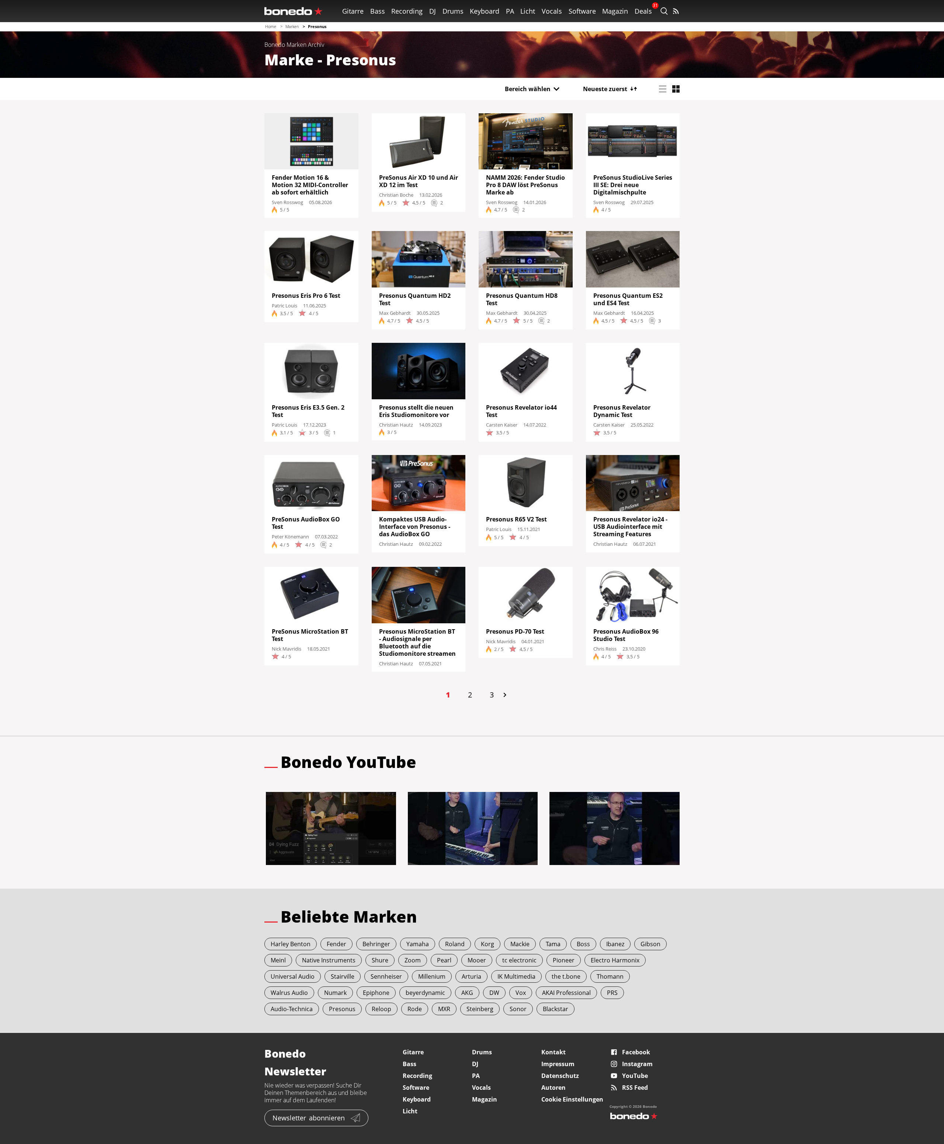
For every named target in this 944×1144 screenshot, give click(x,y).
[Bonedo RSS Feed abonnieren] (676, 11)
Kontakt (553, 1052)
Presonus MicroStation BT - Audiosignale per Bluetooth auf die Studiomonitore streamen (417, 642)
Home (270, 26)
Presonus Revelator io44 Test (521, 411)
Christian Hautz (396, 424)
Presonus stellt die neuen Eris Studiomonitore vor (416, 411)
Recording (407, 11)
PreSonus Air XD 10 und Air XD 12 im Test (418, 181)
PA (510, 11)
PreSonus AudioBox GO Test (306, 523)
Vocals (552, 11)
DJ (432, 11)
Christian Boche (396, 195)
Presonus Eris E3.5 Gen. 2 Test (308, 411)
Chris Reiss (605, 648)
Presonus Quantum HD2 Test (415, 299)
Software (582, 11)
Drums (453, 11)
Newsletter (309, 1117)
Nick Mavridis (286, 648)
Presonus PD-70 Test (515, 631)
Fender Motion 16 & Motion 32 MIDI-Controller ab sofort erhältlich (310, 185)
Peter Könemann (290, 536)
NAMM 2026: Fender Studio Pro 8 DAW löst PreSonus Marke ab (525, 185)
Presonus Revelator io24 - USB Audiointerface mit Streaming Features (630, 527)
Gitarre (353, 11)
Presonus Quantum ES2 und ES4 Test (628, 299)
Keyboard (484, 11)
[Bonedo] (293, 11)
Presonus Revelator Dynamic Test (621, 411)
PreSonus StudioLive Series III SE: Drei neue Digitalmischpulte (632, 185)
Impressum (558, 1064)
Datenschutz (560, 1076)
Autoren (553, 1087)
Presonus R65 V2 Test (516, 519)
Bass (377, 11)
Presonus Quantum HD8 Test (522, 299)
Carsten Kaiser (501, 424)
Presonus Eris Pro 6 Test (306, 295)
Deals (643, 11)
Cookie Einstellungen (572, 1099)
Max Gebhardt (395, 313)
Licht (527, 11)
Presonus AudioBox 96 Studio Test (626, 635)
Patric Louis (284, 305)
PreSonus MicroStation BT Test (310, 635)
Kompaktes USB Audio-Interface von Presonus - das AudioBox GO (414, 527)
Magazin (615, 11)
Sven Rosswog (287, 202)
